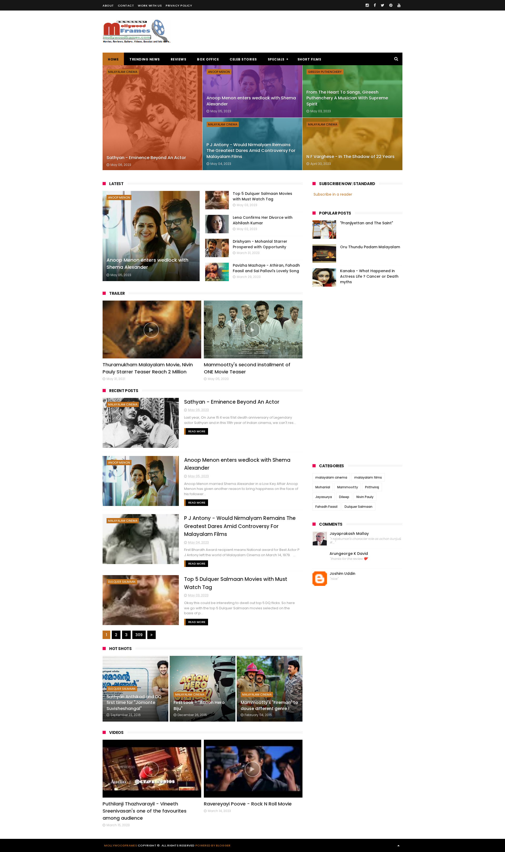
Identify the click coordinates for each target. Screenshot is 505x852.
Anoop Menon (219, 72)
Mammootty (347, 487)
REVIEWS (178, 59)
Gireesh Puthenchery (325, 72)
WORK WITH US (150, 5)
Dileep (344, 497)
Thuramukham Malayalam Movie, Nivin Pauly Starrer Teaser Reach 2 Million (148, 368)
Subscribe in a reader (333, 194)
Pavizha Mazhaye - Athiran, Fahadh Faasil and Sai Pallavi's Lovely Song (266, 268)
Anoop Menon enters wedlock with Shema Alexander (147, 263)
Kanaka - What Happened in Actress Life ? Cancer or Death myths (369, 276)
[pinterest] (390, 5)
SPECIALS (276, 59)
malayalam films (368, 477)
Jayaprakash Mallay (349, 533)
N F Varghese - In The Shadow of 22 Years (350, 157)
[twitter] (382, 5)
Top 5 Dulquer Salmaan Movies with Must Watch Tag (262, 196)
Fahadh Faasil (326, 506)
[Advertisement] (306, 31)
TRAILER (117, 293)
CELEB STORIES (243, 59)
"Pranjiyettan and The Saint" (366, 223)
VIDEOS (116, 732)
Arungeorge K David (349, 553)
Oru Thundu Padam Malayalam (370, 247)
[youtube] (399, 5)
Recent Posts (123, 390)
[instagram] (367, 5)
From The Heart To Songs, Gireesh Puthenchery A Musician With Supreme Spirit (347, 98)
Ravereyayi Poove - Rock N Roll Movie (248, 803)
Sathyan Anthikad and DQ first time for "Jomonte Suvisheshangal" (134, 703)
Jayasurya (323, 497)
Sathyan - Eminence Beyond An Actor (146, 158)
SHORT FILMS (309, 59)
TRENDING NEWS (144, 59)
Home (113, 59)
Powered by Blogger (212, 845)
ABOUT (108, 5)
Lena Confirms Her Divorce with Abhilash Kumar (262, 220)
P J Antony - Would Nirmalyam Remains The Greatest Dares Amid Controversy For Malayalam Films (250, 151)
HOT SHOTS (120, 648)
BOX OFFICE (208, 59)
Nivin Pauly (364, 497)
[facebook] (375, 5)
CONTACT (126, 5)
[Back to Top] (398, 845)
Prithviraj (372, 487)
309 (139, 634)
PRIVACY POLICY (179, 5)
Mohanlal (322, 487)
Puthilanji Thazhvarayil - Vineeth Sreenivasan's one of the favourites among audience (144, 810)
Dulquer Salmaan (121, 582)
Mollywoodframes (120, 845)
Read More (196, 431)
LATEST (116, 183)
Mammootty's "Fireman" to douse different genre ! (269, 705)
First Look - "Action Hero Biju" (199, 705)
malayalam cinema (122, 72)
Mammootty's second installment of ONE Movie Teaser (247, 368)
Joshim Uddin (342, 573)
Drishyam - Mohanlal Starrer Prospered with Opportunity (260, 244)
